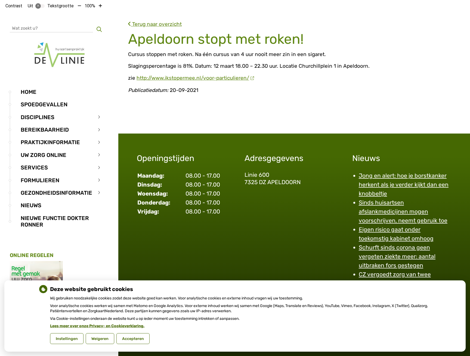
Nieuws (31, 205)
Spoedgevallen (44, 104)
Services (34, 167)
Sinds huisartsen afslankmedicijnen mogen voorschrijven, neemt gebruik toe (403, 211)
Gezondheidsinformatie (56, 193)
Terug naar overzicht (156, 24)
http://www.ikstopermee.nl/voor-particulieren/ (193, 78)
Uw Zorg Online (43, 155)
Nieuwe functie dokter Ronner (55, 221)
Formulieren (40, 180)
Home (28, 92)
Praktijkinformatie (50, 142)
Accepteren (133, 338)
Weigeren (100, 338)
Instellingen (67, 338)
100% (90, 5)
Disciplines (37, 117)
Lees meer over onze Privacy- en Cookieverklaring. (97, 326)
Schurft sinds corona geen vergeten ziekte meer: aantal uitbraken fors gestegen (397, 256)
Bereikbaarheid (45, 129)
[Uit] (40, 6)
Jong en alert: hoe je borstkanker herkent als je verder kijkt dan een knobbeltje (404, 184)
